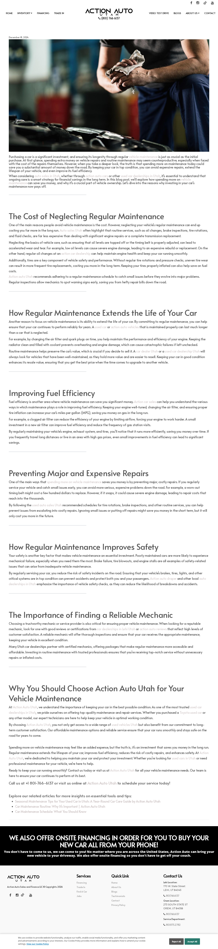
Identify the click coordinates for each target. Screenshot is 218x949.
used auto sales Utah (47, 505)
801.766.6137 (172, 895)
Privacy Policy (118, 905)
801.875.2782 (173, 924)
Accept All (192, 941)
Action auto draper (163, 578)
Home (9, 13)
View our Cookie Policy (37, 943)
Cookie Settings (158, 941)
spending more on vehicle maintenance (74, 482)
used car (100, 327)
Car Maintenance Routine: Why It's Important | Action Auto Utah (60, 806)
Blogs (177, 13)
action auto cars (97, 176)
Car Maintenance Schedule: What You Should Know (50, 811)
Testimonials (118, 896)
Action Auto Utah (25, 707)
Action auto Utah (21, 276)
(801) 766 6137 (110, 18)
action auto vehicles (125, 327)
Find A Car (82, 891)
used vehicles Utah (125, 724)
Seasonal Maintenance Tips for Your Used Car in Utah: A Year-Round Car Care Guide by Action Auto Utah (87, 801)
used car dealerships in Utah (140, 176)
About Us (192, 13)
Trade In (59, 13)
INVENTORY (24, 13)
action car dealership (76, 253)
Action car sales (145, 401)
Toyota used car (191, 712)
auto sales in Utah (47, 176)
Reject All (176, 941)
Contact (209, 13)
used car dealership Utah (182, 351)
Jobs (79, 896)
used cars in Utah (184, 758)
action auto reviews (153, 629)
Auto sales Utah (71, 230)
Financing (43, 13)
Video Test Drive (159, 13)
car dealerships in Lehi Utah (116, 629)
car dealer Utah (147, 351)
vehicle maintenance (143, 156)
